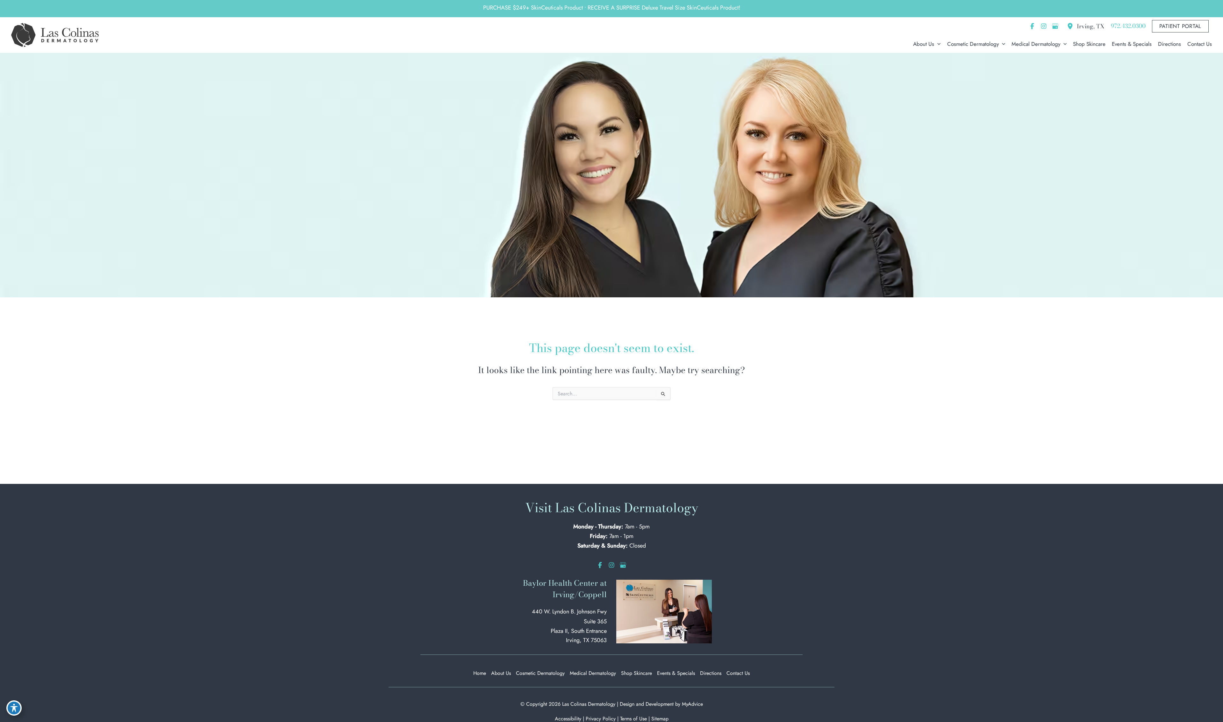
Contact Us (738, 673)
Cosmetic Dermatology (540, 673)
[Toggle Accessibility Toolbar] (14, 708)
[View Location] (1072, 26)
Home (479, 673)
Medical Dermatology (593, 673)
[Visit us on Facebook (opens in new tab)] (1032, 26)
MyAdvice (692, 704)
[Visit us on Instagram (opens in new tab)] (1044, 26)
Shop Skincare (636, 673)
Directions (710, 673)
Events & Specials (676, 673)
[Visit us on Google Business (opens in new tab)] (1055, 26)
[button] (1180, 26)
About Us (501, 673)
